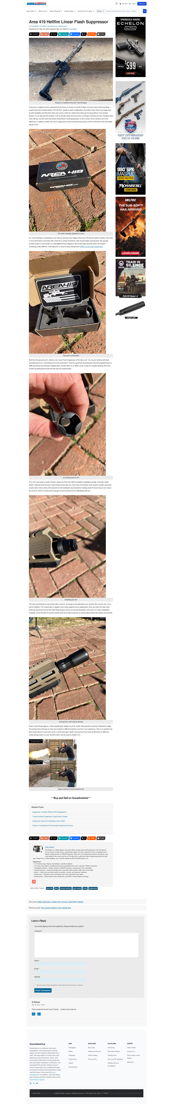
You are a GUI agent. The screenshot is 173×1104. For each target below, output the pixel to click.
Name (37, 961)
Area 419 (50, 888)
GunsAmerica (37, 1044)
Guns (85, 888)
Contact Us (131, 1051)
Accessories (73, 1067)
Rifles (71, 1051)
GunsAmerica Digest (37, 1079)
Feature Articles (65, 888)
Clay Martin (35, 26)
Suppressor (93, 888)
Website (37, 977)
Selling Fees (112, 1055)
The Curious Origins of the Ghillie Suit (56, 907)
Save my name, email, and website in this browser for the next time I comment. (60, 985)
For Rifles (43, 26)
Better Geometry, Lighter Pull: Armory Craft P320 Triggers (60, 901)
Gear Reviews (52, 26)
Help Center (131, 1047)
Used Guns (73, 1059)
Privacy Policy (114, 1093)
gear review (77, 888)
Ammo (71, 1063)
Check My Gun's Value (85, 11)
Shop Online (30, 11)
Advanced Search (94, 1051)
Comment (38, 931)
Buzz (56, 888)
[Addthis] (34, 881)
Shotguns (72, 1055)
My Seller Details (114, 1051)
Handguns (72, 1047)
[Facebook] (31, 1083)
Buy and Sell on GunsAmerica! (71, 798)
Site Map (138, 1093)
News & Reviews (55, 11)
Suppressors (62, 26)
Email (36, 969)
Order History (93, 1055)
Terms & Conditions (127, 1093)
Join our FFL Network (115, 1059)
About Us (130, 1062)
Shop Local (42, 11)
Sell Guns (142, 4)
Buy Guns (91, 1047)
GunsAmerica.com (46, 1093)
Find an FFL (92, 1059)
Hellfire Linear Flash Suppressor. (91, 247)
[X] (34, 1083)
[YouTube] (37, 1083)
